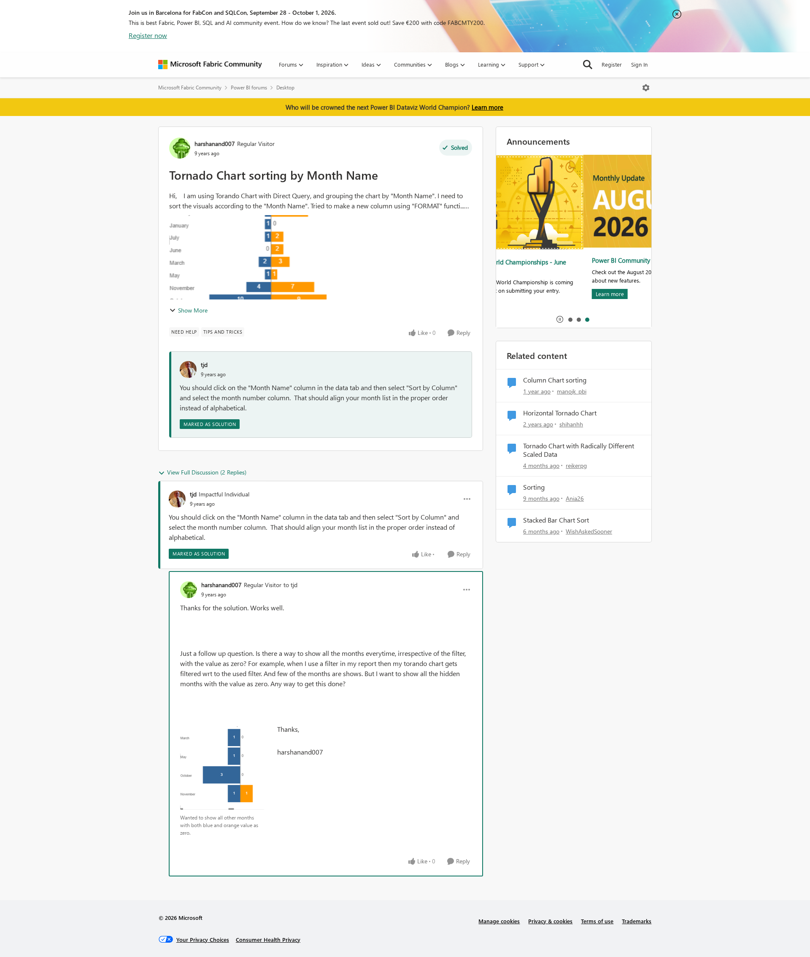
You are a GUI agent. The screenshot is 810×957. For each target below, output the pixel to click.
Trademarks (636, 921)
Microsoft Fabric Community (189, 87)
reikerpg (576, 465)
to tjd (290, 585)
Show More (193, 310)
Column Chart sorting (554, 380)
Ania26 (575, 498)
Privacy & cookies (550, 921)
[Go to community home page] (210, 64)
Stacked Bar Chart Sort (556, 520)
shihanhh (571, 424)
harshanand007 (214, 144)
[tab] (570, 319)
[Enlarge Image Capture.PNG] (222, 768)
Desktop (285, 87)
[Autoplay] (560, 319)
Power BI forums (249, 87)
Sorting (534, 487)
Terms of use (597, 921)
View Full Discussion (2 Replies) (206, 472)
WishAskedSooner (589, 531)
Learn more (487, 107)
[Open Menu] (646, 88)
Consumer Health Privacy (268, 939)
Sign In (639, 64)
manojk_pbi (571, 391)
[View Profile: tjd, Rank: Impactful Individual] (177, 499)
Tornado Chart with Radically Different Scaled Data (578, 450)
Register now (148, 35)
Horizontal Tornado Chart (560, 413)
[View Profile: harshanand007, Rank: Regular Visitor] (179, 148)
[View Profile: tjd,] (188, 369)
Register (612, 64)
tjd (204, 365)
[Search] (588, 64)
